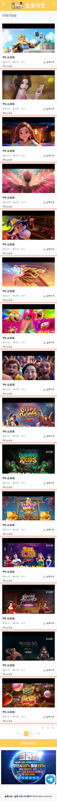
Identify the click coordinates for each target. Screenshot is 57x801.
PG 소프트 (9, 57)
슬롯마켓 (50, 62)
